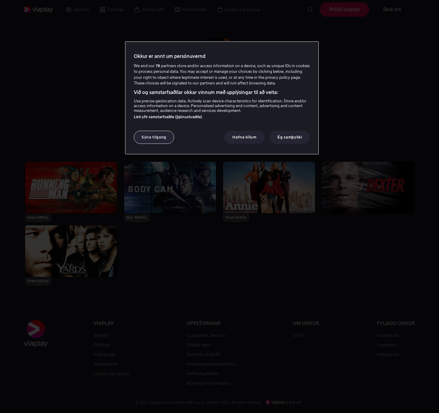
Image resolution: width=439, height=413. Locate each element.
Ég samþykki (289, 137)
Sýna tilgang (154, 137)
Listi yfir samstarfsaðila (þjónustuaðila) (168, 117)
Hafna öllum (244, 137)
